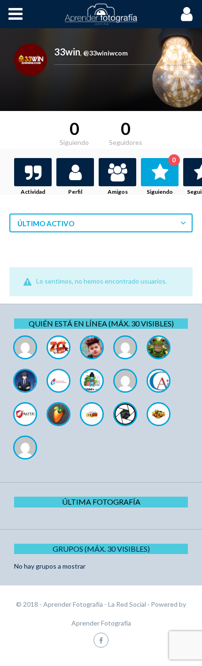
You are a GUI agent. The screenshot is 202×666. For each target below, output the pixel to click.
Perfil (75, 191)
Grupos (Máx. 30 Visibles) (101, 548)
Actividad (33, 191)
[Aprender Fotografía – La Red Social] (101, 14)
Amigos (118, 191)
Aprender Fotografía (101, 623)
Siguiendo (161, 176)
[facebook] (101, 640)
